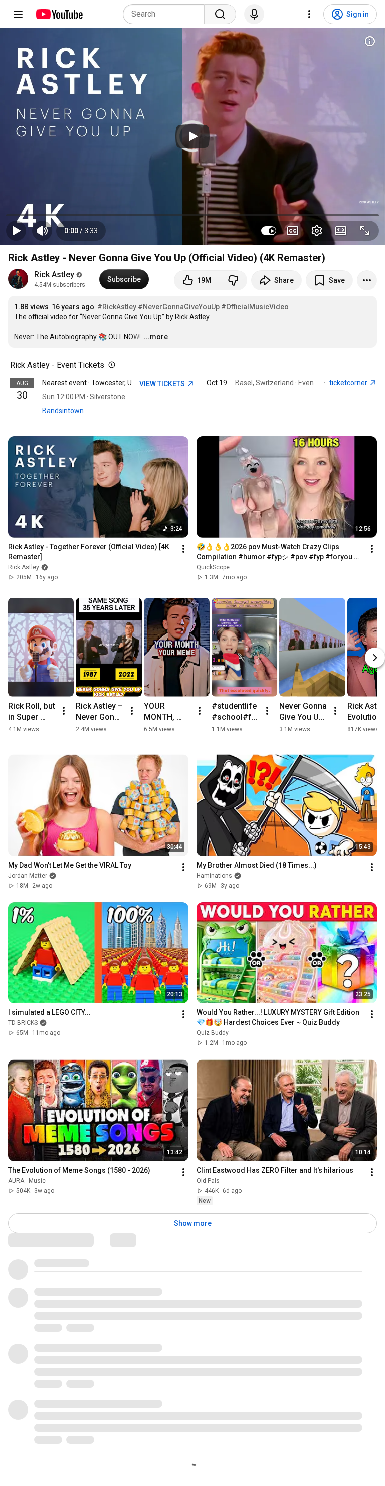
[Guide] (18, 14)
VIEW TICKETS (162, 384)
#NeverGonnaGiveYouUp (179, 307)
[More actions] (367, 280)
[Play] (192, 136)
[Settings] (309, 14)
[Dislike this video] (233, 280)
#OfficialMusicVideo (255, 307)
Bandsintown (63, 411)
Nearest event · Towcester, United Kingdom (109, 383)
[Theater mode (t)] (341, 231)
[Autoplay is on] (269, 231)
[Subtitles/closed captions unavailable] (293, 231)
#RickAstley (116, 307)
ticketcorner (349, 383)
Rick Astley (54, 274)
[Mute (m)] (42, 231)
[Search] (220, 14)
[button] (81, 231)
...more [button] (156, 337)
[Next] (375, 658)
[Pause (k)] (16, 231)
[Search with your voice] (254, 14)
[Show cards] (370, 41)
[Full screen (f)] (365, 231)
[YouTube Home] (59, 14)
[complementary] (109, 365)
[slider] (192, 215)
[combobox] (166, 14)
